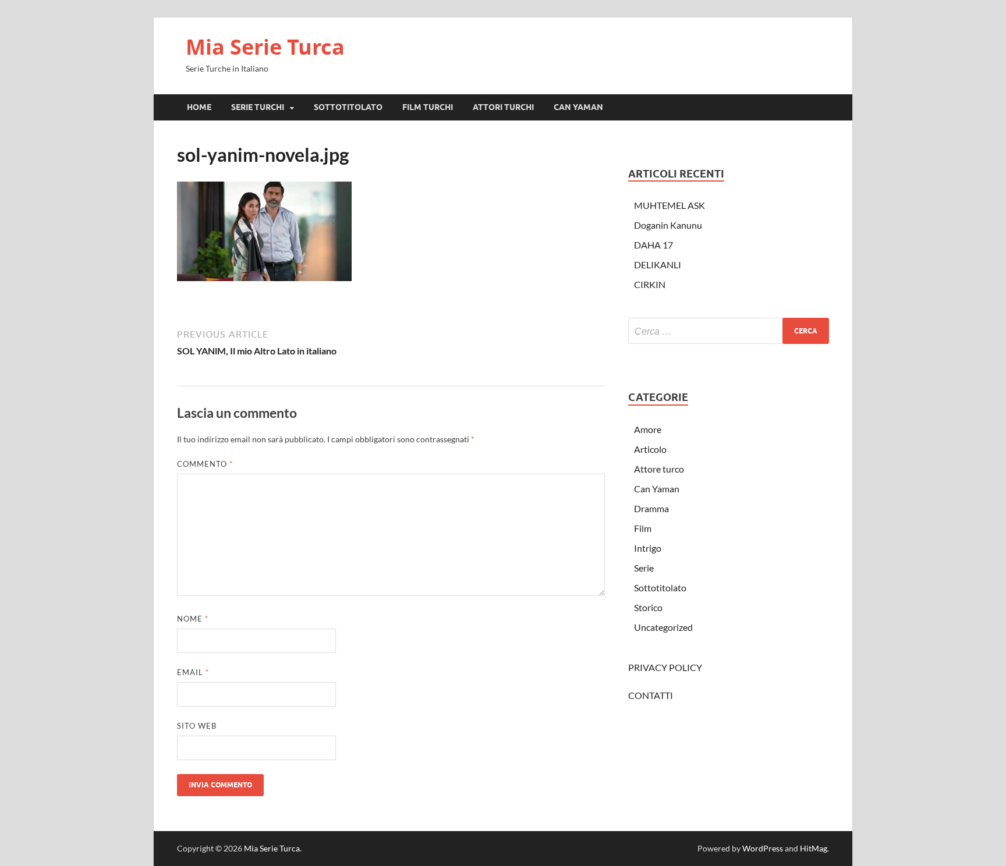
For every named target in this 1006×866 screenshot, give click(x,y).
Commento (205, 464)
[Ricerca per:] (728, 331)
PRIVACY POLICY (665, 667)
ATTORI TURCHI (503, 107)
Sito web (197, 725)
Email (193, 672)
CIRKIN (649, 284)
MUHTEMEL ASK (669, 205)
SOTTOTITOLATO (348, 107)
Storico (648, 607)
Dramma (651, 508)
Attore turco (659, 468)
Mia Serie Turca (265, 47)
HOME (199, 107)
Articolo (650, 449)
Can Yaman (656, 488)
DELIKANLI (657, 264)
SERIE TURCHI (257, 107)
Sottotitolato (660, 587)
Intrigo (647, 547)
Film (642, 528)
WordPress (762, 848)
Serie (644, 567)
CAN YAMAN (578, 107)
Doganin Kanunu (668, 224)
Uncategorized (663, 627)
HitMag (813, 848)
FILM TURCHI (427, 107)
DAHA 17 (653, 244)
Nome (192, 618)
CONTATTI (650, 695)
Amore (647, 429)
